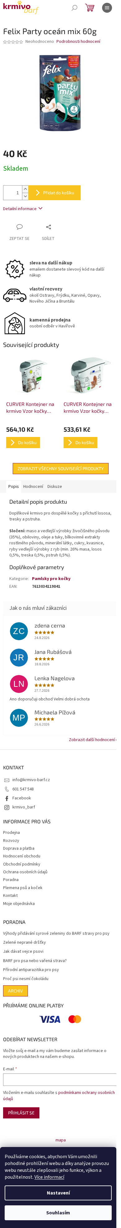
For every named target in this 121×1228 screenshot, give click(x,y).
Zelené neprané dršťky (24, 943)
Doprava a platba (18, 848)
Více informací (49, 1177)
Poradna (11, 880)
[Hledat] (74, 8)
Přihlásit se (21, 1112)
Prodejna (11, 833)
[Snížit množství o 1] (25, 196)
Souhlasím (58, 1212)
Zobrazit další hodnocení (92, 740)
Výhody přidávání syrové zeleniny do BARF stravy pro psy (56, 934)
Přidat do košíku (58, 192)
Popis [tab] (13, 487)
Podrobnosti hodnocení (78, 42)
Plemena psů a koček (23, 888)
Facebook (21, 798)
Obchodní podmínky (21, 864)
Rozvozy (11, 841)
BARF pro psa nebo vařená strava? (35, 961)
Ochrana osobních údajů (25, 872)
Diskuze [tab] (54, 487)
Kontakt (10, 896)
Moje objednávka (19, 904)
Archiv (15, 990)
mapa (61, 1140)
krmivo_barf (23, 807)
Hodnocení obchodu (21, 856)
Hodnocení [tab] (33, 487)
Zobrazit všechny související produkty (61, 468)
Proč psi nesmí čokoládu (25, 979)
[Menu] (107, 8)
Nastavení (58, 1193)
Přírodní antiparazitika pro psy (31, 970)
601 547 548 (23, 789)
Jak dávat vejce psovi (23, 952)
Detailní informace (20, 209)
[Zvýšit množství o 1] (25, 189)
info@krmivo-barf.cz (31, 780)
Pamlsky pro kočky (51, 579)
